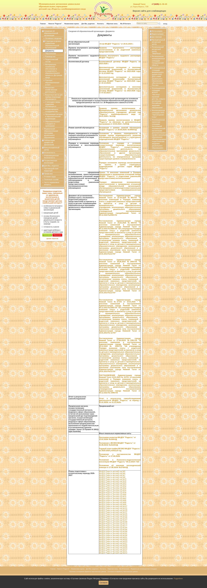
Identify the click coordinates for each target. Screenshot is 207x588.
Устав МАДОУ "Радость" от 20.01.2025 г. (117, 44)
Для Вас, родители (88, 23)
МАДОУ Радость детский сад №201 (113, 537)
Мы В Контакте (125, 23)
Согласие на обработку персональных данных (123, 571)
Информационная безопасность (51, 157)
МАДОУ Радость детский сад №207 (113, 543)
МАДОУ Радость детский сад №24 (112, 485)
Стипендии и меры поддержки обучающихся (52, 104)
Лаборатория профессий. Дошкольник (49, 142)
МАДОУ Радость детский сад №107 (113, 506)
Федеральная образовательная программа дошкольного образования (51, 133)
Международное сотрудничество (51, 110)
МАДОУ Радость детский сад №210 (113, 549)
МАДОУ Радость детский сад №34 (112, 491)
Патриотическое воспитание (50, 162)
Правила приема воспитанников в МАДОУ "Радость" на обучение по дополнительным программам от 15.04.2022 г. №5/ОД (120, 122)
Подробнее (178, 578)
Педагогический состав (51, 61)
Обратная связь (112, 23)
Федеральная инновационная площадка (144, 569)
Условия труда (50, 176)
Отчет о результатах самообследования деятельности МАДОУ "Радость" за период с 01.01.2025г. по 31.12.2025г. (120, 400)
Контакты (100, 23)
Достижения (157, 37)
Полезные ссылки (51, 179)
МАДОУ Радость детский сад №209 (113, 547)
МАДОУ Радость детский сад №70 (112, 497)
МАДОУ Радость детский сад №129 (113, 510)
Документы (49, 51)
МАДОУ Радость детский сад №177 (113, 526)
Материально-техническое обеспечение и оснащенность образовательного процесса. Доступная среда (53, 71)
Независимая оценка (71, 23)
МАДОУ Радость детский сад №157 (113, 520)
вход (165, 24)
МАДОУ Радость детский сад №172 (113, 524)
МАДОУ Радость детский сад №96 (112, 500)
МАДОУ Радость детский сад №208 (113, 545)
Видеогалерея (157, 34)
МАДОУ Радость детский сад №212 (113, 553)
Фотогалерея (157, 31)
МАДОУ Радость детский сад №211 (113, 551)
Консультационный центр (51, 149)
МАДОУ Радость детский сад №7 (112, 475)
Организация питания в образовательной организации (54, 116)
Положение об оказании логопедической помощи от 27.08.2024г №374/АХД (120, 466)
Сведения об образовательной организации (51, 33)
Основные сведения (53, 38)
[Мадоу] (103, 10)
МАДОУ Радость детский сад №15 (112, 479)
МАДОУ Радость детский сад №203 (113, 541)
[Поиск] (159, 23)
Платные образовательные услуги (52, 82)
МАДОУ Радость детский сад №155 (113, 518)
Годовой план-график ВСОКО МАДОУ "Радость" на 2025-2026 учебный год (120, 449)
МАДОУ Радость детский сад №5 (112, 471)
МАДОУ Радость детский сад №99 (112, 504)
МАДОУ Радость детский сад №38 (112, 493)
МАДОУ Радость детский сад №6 (112, 473)
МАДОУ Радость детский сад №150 (113, 516)
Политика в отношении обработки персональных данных (87, 571)
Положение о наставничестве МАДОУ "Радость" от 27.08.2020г (120, 455)
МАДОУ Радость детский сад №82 (112, 498)
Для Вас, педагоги (51, 166)
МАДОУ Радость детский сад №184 (113, 528)
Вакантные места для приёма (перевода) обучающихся (54, 97)
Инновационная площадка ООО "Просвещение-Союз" (158, 114)
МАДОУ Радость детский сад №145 (113, 514)
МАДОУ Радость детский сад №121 (113, 508)
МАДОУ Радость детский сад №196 (113, 535)
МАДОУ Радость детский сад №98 (112, 502)
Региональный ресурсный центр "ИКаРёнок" (158, 50)
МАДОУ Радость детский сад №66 (112, 495)
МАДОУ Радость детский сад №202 (113, 539)
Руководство (50, 56)
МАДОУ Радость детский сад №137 (113, 512)
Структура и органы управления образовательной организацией (53, 44)
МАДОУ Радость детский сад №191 (113, 533)
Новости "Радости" (55, 23)
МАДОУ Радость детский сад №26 (112, 487)
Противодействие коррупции (51, 170)
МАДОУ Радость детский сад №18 (112, 481)
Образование (50, 54)
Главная (43, 23)
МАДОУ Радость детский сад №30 (112, 489)
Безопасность (49, 153)
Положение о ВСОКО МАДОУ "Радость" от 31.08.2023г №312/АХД (117, 444)
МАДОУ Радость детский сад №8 (112, 477)
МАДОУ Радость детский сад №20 (112, 483)
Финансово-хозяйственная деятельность (51, 90)
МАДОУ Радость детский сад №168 (113, 522)
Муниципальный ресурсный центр (158, 42)
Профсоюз (48, 174)
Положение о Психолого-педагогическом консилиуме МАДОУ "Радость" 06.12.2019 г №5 (120, 461)
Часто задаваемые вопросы (51, 183)
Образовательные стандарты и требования (52, 124)
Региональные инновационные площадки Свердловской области (158, 61)
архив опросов (52, 238)
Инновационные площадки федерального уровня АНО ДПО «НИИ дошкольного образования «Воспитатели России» (158, 76)
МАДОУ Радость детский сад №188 (113, 531)
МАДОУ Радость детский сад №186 (113, 530)
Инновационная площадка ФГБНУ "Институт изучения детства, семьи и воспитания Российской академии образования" (158, 97)
